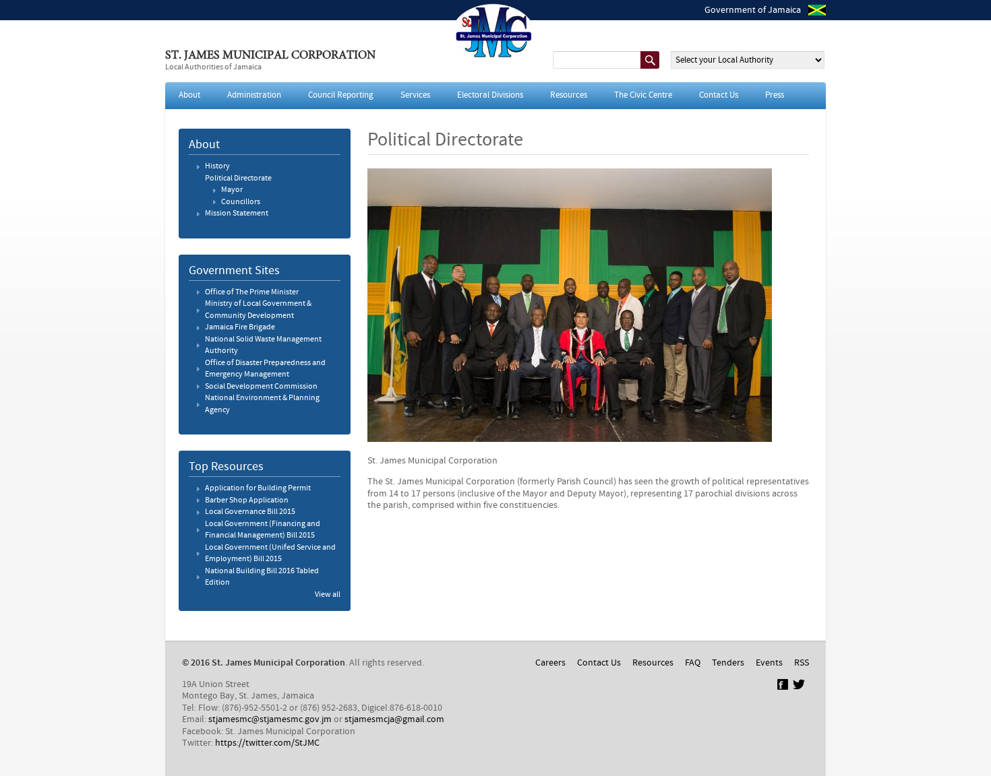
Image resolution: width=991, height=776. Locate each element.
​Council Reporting (340, 95)
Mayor (232, 190)
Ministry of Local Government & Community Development (258, 309)
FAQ (692, 663)
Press (774, 95)
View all (327, 594)
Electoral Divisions (490, 95)
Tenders (728, 663)
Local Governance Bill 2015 (250, 512)
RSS (801, 663)
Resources (568, 95)
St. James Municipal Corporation (270, 56)
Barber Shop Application (247, 500)
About (189, 95)
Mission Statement (236, 213)
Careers (550, 663)
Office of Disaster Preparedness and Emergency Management (265, 369)
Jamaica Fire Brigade (240, 327)
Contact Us (718, 95)
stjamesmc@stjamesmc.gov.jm (270, 719)
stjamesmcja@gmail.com (394, 719)
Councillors (240, 202)
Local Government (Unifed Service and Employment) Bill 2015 (270, 553)
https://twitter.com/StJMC (267, 743)
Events (769, 663)
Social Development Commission (261, 386)
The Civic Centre (643, 95)
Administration (254, 95)
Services (415, 95)
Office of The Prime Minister (252, 292)
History (217, 166)
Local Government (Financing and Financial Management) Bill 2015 (262, 530)
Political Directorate (238, 178)
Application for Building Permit (258, 488)
